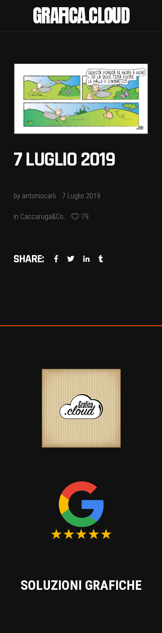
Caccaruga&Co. (42, 216)
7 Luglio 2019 (81, 196)
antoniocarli (39, 196)
